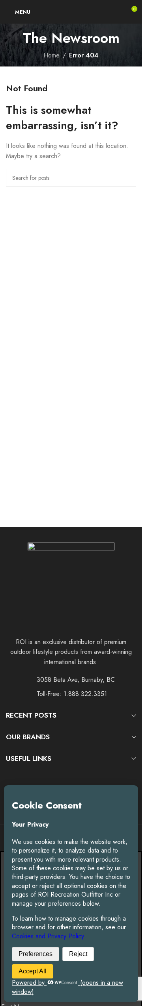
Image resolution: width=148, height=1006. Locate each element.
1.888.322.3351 (85, 693)
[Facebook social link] (11, 773)
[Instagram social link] (21, 773)
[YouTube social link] (31, 773)
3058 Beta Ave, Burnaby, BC (76, 679)
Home (51, 55)
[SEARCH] (127, 178)
